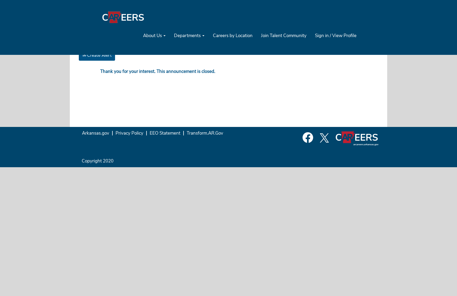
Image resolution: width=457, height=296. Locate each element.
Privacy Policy (129, 133)
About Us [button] (153, 36)
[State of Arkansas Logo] (123, 17)
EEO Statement (165, 133)
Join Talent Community (284, 36)
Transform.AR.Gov (205, 133)
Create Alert (99, 55)
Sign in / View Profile (336, 36)
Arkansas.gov (95, 133)
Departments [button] (188, 36)
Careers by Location (233, 36)
